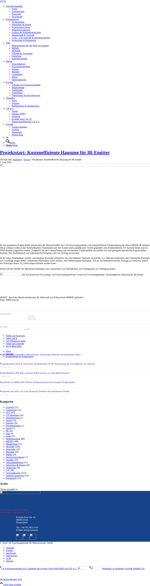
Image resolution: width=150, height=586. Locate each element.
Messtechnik (11, 444)
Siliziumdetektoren (14, 462)
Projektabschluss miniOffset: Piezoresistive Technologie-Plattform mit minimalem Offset (40, 354)
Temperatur (11, 467)
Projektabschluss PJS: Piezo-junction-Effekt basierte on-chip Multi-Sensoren (34, 373)
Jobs (8, 433)
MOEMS (32, 319)
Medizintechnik (13, 439)
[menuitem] (78, 11)
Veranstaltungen (13, 473)
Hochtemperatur (13, 425)
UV (7, 470)
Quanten (10, 460)
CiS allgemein (12, 415)
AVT (8, 412)
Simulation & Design (15, 465)
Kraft (8, 436)
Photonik (10, 452)
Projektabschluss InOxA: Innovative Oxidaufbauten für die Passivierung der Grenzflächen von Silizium (47, 364)
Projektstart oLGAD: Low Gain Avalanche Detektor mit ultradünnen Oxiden (34, 391)
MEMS (31, 316)
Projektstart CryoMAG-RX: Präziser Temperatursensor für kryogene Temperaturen (37, 382)
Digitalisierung (12, 418)
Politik (9, 454)
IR (7, 431)
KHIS (27, 329)
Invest (8, 428)
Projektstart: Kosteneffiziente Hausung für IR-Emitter (55, 152)
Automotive (11, 410)
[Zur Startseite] (3, 1)
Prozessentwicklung (15, 457)
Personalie (10, 449)
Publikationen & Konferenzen (20, 356)
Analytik (10, 407)
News (8, 351)
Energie (9, 423)
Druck (9, 420)
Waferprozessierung (15, 475)
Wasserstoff (11, 478)
